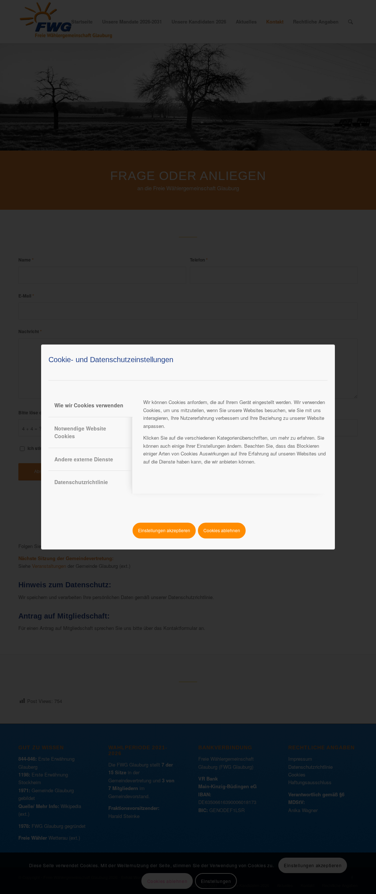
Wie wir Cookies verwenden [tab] (88, 405)
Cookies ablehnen (221, 530)
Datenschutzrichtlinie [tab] (81, 482)
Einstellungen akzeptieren (164, 530)
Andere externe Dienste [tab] (83, 459)
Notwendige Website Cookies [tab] (80, 432)
